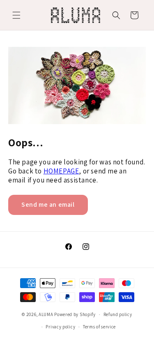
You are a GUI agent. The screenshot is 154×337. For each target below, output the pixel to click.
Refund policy (117, 314)
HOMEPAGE (61, 170)
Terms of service (99, 327)
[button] (16, 15)
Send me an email (48, 204)
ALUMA (46, 314)
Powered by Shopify (75, 314)
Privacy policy (60, 327)
